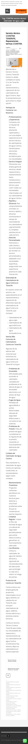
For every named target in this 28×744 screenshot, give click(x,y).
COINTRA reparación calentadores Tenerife (13, 691)
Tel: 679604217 (21, 10)
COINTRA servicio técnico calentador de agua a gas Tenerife (13, 705)
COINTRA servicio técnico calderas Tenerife (13, 699)
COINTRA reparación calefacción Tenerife (13, 685)
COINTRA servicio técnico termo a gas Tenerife (13, 712)
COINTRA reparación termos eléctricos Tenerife (12, 696)
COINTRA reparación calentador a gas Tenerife (13, 688)
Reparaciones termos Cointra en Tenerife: (13, 669)
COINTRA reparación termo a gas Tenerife (13, 694)
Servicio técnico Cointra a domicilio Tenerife (12, 54)
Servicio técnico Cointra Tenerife (12, 660)
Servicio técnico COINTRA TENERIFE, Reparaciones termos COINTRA (14, 38)
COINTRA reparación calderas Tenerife (12, 682)
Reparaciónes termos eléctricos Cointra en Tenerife (12, 51)
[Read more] (8, 677)
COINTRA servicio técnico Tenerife (13, 710)
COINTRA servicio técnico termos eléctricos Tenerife (13, 715)
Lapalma (8, 47)
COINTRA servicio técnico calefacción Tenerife (11, 702)
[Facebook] (8, 736)
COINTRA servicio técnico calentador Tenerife (11, 708)
